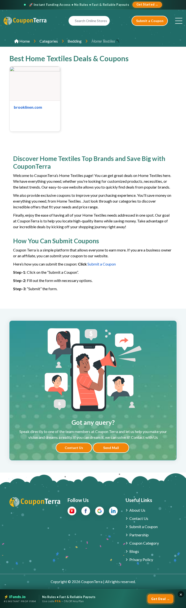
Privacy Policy (141, 559)
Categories (48, 41)
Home (24, 41)
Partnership (139, 534)
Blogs (134, 551)
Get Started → (147, 4)
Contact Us (74, 448)
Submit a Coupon (149, 21)
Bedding (75, 41)
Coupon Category (144, 543)
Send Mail (111, 448)
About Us (137, 510)
